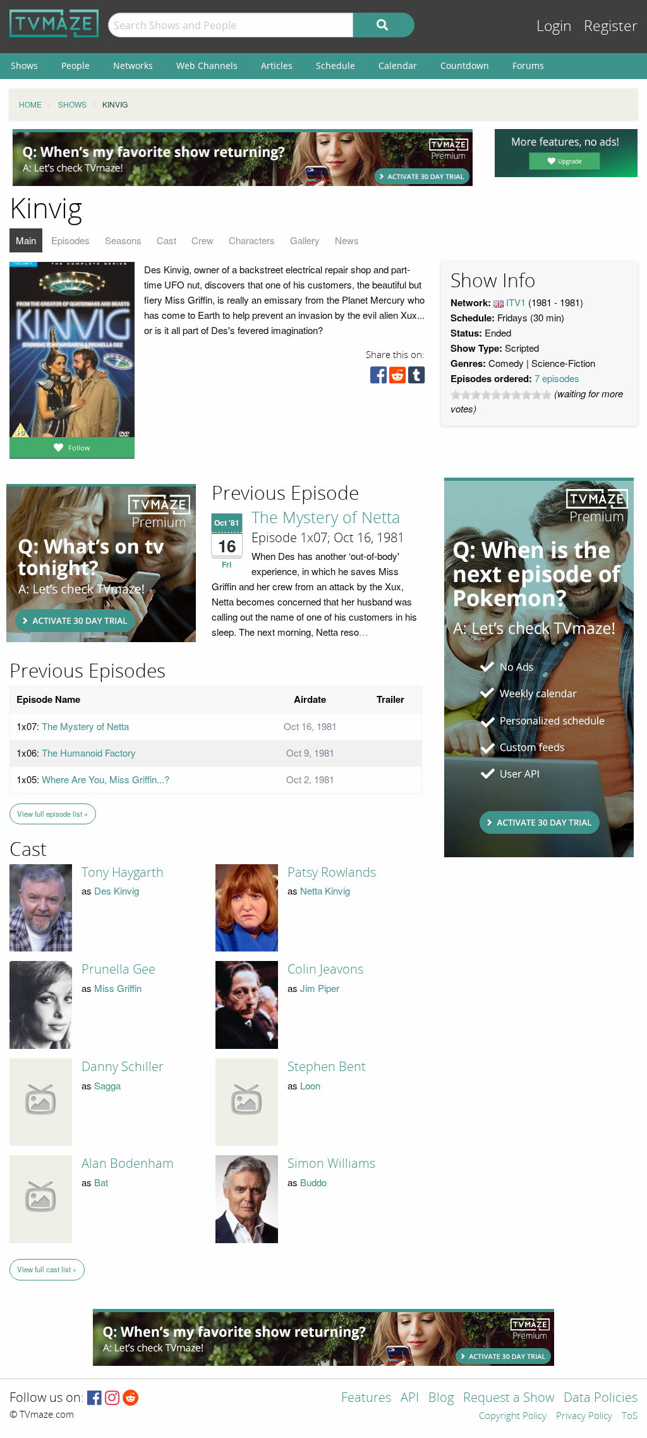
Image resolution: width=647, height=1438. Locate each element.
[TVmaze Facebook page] (94, 1398)
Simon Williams (331, 1163)
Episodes (70, 240)
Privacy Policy (584, 1416)
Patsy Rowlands (331, 872)
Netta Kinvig (325, 890)
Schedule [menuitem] (335, 65)
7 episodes (557, 378)
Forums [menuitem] (528, 65)
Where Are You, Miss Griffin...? (105, 779)
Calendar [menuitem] (397, 65)
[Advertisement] (243, 157)
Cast (166, 240)
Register (611, 26)
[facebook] (378, 378)
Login (554, 26)
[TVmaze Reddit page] (131, 1398)
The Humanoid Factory (89, 752)
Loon (310, 1085)
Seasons (123, 240)
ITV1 (516, 302)
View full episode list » (52, 814)
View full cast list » (46, 1269)
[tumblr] (416, 378)
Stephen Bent (326, 1066)
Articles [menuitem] (277, 65)
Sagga (107, 1085)
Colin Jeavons (325, 969)
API (410, 1398)
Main (26, 240)
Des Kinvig (116, 890)
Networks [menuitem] (133, 65)
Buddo (313, 1182)
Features (366, 1398)
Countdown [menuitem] (464, 65)
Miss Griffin (118, 988)
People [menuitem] (75, 65)
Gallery (305, 240)
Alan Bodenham (128, 1163)
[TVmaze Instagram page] (112, 1398)
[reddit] (397, 378)
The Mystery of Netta (325, 518)
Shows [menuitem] (24, 65)
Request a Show (508, 1398)
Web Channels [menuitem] (207, 65)
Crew (202, 240)
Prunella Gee (118, 969)
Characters (252, 240)
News (347, 240)
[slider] (501, 395)
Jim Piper (319, 988)
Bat (101, 1182)
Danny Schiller (123, 1066)
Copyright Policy (513, 1416)
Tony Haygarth (123, 872)
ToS (630, 1416)
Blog (441, 1398)
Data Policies (601, 1398)
